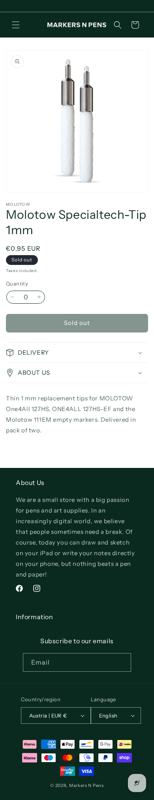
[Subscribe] (122, 662)
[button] (15, 25)
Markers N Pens (86, 785)
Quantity (17, 283)
